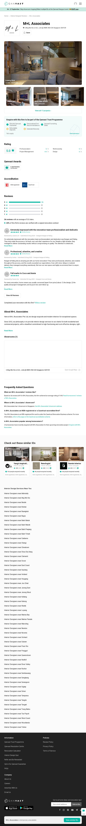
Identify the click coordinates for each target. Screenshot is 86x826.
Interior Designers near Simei (15, 691)
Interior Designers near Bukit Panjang (17, 529)
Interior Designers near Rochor (15, 669)
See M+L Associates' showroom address (48, 406)
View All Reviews (12, 295)
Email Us (7, 792)
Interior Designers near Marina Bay (17, 615)
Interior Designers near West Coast (17, 718)
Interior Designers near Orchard (15, 637)
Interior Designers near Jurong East (17, 588)
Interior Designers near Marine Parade (18, 619)
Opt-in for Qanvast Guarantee (15, 764)
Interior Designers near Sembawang (17, 673)
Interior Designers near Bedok (15, 502)
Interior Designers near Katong (15, 601)
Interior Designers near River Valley (17, 664)
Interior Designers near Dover (15, 561)
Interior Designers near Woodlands (17, 723)
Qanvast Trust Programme (14, 742)
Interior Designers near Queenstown (17, 655)
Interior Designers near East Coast (16, 565)
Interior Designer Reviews (19, 16)
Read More (8, 331)
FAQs (6, 768)
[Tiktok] (81, 810)
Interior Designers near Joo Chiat (16, 583)
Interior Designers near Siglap (15, 687)
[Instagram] (64, 810)
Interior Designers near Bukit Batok (17, 520)
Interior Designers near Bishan (15, 507)
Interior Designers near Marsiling (16, 624)
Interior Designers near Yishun (15, 727)
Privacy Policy (48, 746)
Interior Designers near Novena (15, 633)
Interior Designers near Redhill (15, 660)
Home (6, 16)
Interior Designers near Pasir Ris (16, 646)
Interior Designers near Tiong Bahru (17, 709)
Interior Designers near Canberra (16, 538)
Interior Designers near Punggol (16, 651)
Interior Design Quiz (11, 755)
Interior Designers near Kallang (15, 597)
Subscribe (76, 804)
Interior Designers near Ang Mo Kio (17, 498)
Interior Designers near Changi (15, 543)
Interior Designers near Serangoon (16, 682)
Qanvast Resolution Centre (14, 746)
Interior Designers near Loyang (15, 610)
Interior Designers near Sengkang (16, 678)
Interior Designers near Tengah (15, 705)
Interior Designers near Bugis (15, 516)
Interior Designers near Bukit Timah (17, 534)
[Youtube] (72, 810)
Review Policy (48, 742)
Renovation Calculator (12, 751)
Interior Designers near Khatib (15, 606)
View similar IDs (72, 820)
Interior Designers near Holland (15, 574)
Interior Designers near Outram (15, 642)
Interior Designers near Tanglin (15, 700)
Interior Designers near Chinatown (16, 547)
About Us (7, 779)
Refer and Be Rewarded (13, 760)
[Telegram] (77, 810)
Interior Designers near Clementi (16, 556)
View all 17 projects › (43, 111)
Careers (7, 783)
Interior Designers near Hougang (16, 579)
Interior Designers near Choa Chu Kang (18, 552)
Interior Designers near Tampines (16, 696)
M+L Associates (34, 16)
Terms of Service (49, 751)
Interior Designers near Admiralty (16, 493)
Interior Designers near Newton (15, 628)
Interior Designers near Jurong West (17, 592)
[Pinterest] (68, 810)
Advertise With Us (10, 788)
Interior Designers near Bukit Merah (17, 525)
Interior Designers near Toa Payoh (16, 714)
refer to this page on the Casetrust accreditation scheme (31, 417)
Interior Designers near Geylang (15, 570)
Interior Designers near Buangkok (16, 511)
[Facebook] (59, 810)
